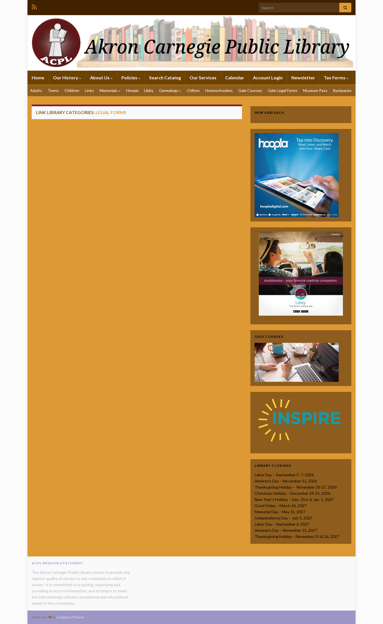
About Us (100, 77)
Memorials (109, 90)
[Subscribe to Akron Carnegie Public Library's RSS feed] (34, 6)
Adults (36, 90)
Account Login (268, 77)
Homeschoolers (219, 90)
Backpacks (342, 90)
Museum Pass (315, 90)
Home (38, 77)
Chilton (193, 90)
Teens (53, 90)
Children (71, 90)
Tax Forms (335, 77)
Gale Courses (250, 90)
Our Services (203, 77)
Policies (129, 77)
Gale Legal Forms (282, 90)
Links (89, 90)
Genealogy (169, 90)
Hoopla (132, 90)
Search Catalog (165, 77)
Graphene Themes (70, 617)
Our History (66, 77)
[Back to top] (370, 611)
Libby (148, 90)
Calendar (234, 77)
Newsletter (303, 77)
